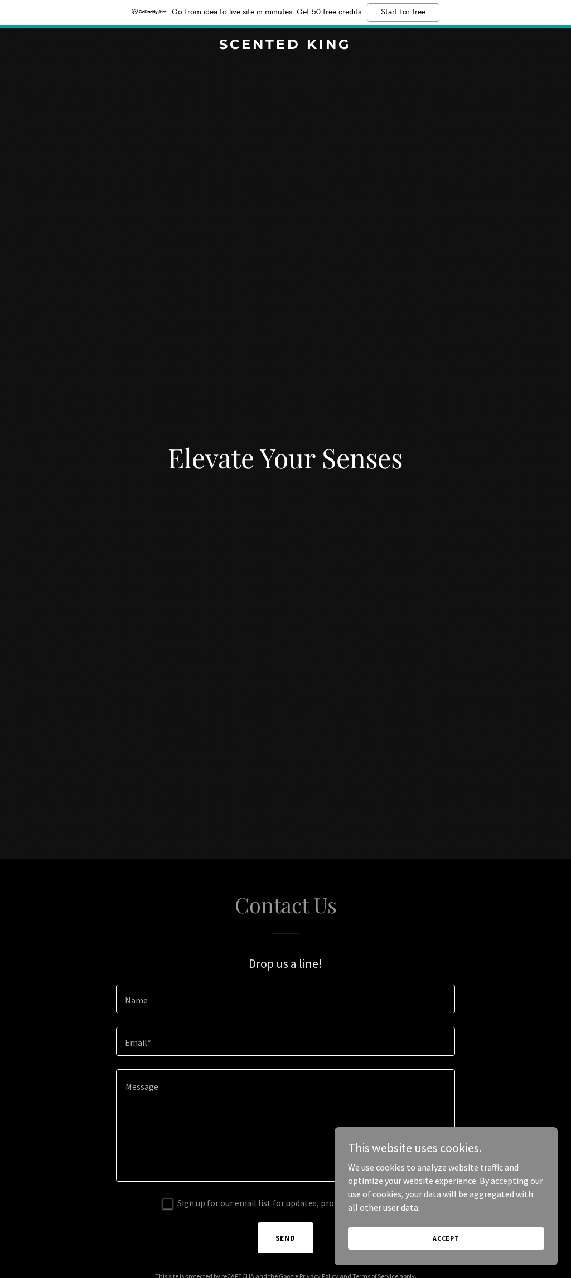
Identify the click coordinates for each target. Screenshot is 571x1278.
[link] (285, 45)
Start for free (403, 12)
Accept (446, 1238)
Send (285, 1238)
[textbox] (285, 999)
